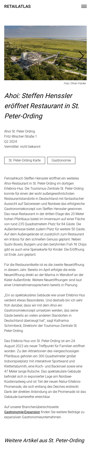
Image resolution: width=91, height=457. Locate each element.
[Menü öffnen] (84, 6)
